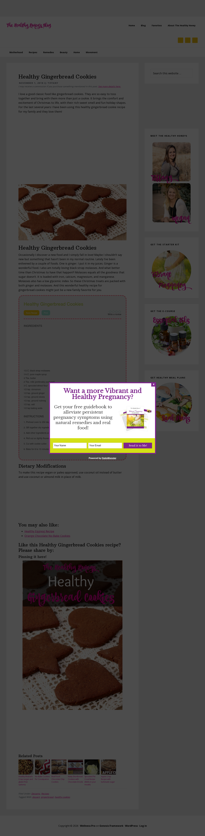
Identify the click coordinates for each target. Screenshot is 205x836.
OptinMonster (109, 458)
